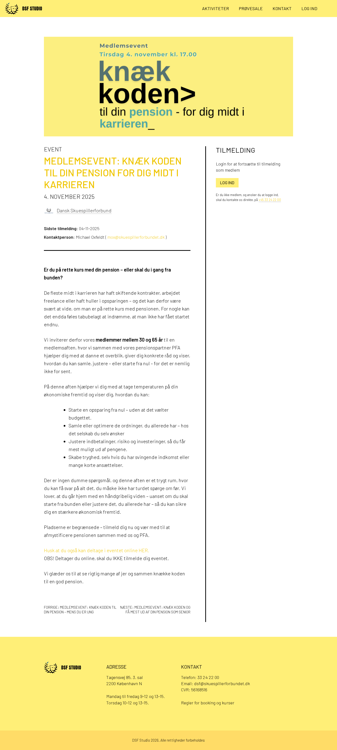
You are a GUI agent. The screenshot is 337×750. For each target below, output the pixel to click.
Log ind (309, 8)
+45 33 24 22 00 (270, 200)
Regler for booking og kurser (207, 702)
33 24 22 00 (208, 677)
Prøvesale (251, 8)
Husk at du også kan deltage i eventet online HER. (96, 550)
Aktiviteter (215, 8)
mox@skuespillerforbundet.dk (136, 237)
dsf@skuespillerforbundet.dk (222, 683)
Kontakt (282, 8)
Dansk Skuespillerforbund (84, 210)
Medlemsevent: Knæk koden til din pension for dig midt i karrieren (113, 172)
